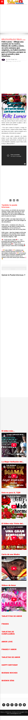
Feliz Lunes (8, 39)
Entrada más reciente (20, 269)
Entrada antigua (7, 269)
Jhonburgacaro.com (15, 713)
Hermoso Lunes (21, 39)
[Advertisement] (14, 19)
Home (3, 39)
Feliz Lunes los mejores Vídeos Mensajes (12, 39)
